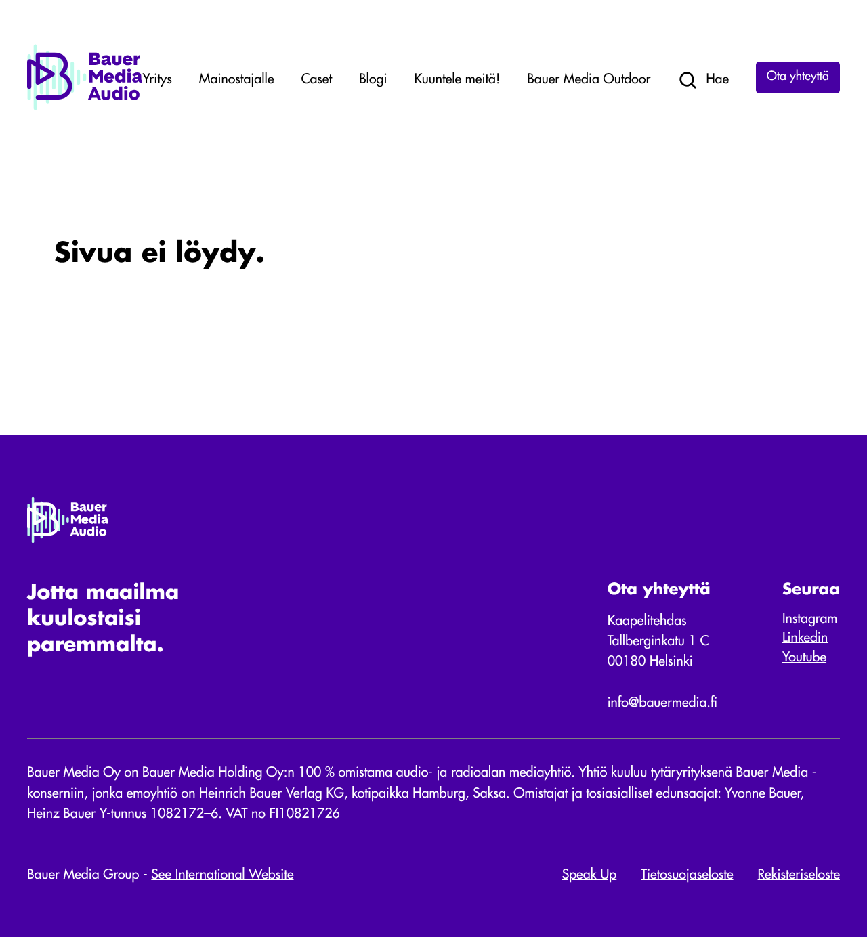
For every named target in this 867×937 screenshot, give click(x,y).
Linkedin (805, 638)
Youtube (804, 658)
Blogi (373, 80)
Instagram (809, 619)
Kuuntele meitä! (457, 80)
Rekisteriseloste (799, 875)
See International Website (222, 875)
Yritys (157, 80)
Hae (717, 80)
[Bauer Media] (84, 107)
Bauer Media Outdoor (588, 80)
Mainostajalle (236, 80)
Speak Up (589, 875)
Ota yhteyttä (798, 77)
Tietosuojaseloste (687, 875)
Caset (317, 80)
